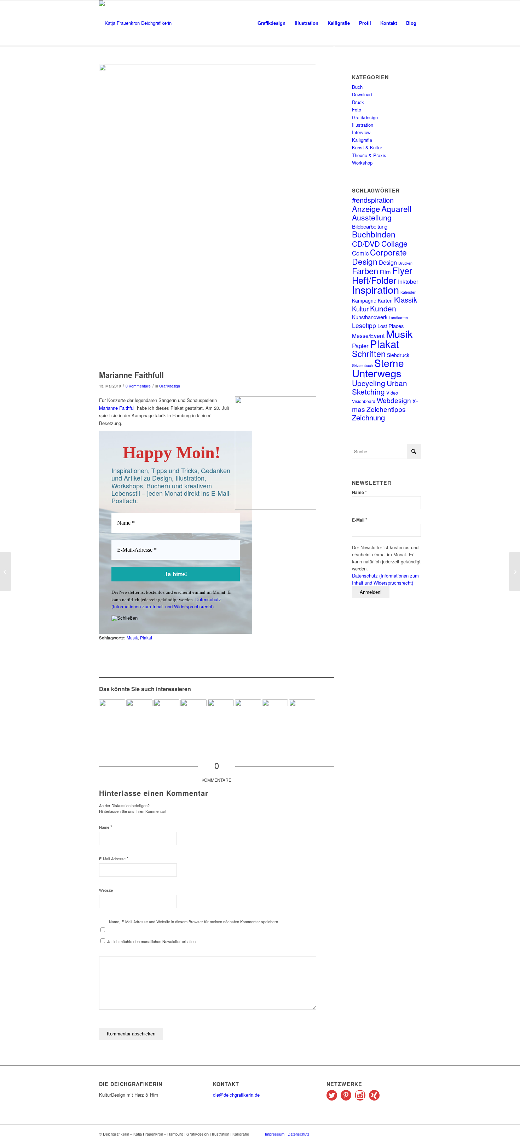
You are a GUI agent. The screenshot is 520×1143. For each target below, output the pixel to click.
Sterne (389, 363)
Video (392, 392)
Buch (357, 87)
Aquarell (396, 208)
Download (362, 94)
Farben (365, 270)
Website (106, 890)
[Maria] (5, 571)
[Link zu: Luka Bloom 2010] (193, 712)
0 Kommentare (138, 386)
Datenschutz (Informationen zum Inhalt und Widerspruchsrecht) (166, 603)
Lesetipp (364, 325)
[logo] (135, 23)
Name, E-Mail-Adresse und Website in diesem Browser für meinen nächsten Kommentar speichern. (194, 921)
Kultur (360, 308)
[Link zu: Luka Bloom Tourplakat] (248, 712)
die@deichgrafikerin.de (236, 1094)
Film (385, 272)
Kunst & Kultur (367, 147)
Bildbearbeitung (369, 226)
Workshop (362, 162)
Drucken (405, 263)
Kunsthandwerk (369, 317)
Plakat (146, 638)
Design (388, 262)
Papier (360, 345)
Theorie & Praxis (369, 155)
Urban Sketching (379, 387)
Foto (356, 109)
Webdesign (394, 400)
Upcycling (368, 383)
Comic (360, 253)
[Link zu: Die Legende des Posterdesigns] (275, 716)
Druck (358, 102)
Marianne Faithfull (117, 407)
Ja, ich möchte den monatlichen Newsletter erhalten (151, 941)
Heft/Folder (374, 280)
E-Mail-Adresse (113, 858)
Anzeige (366, 208)
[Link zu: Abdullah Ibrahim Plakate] (302, 716)
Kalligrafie (362, 140)
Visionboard (363, 401)
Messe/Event (368, 335)
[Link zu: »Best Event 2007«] (112, 712)
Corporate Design (379, 256)
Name (105, 826)
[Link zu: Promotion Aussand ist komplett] (167, 709)
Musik (132, 638)
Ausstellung (372, 217)
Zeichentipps (386, 409)
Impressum (274, 1134)
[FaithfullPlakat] (207, 215)
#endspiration (373, 200)
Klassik (405, 299)
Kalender (408, 292)
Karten (385, 300)
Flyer (402, 270)
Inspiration (375, 289)
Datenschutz (299, 1134)
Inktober (408, 281)
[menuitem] (271, 23)
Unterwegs (376, 372)
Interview (361, 132)
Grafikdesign (169, 386)
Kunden (383, 308)
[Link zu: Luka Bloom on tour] (221, 712)
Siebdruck (398, 354)
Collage (394, 243)
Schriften (369, 354)
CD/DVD (366, 243)
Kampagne (364, 300)
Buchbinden (373, 234)
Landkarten (398, 317)
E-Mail (359, 519)
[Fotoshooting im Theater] (514, 571)
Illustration (362, 124)
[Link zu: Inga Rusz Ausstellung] (139, 716)
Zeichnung (368, 417)
